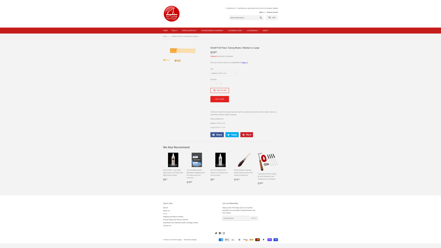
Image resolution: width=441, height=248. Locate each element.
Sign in (261, 12)
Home (165, 30)
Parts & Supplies (189, 30)
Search (165, 208)
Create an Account (272, 12)
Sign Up (254, 218)
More (265, 30)
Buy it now (219, 99)
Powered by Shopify (190, 240)
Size (211, 69)
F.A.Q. (165, 214)
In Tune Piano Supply (175, 240)
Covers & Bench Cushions (212, 30)
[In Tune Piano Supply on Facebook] (220, 233)
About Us (166, 211)
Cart (273, 17)
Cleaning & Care (235, 30)
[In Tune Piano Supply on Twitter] (216, 233)
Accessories (252, 30)
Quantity (213, 79)
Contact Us (167, 226)
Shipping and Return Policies (173, 217)
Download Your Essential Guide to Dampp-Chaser (180, 223)
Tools (174, 30)
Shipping (213, 56)
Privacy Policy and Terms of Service (175, 220)
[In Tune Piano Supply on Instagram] (224, 233)
